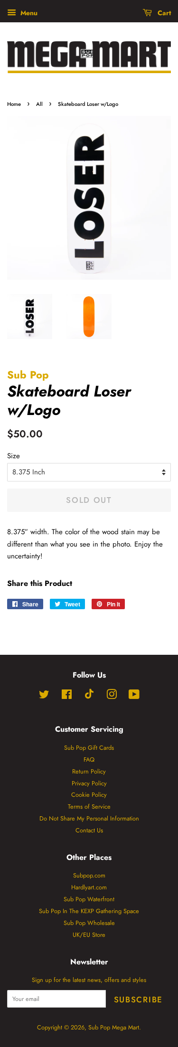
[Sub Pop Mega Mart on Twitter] (44, 696)
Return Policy (89, 771)
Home (14, 104)
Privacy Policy (89, 783)
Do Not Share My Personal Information (89, 818)
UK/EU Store (89, 934)
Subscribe (138, 999)
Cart (163, 13)
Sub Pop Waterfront (89, 899)
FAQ (89, 759)
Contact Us (89, 830)
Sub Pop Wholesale (89, 922)
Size (13, 456)
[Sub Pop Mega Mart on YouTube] (134, 696)
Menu (28, 13)
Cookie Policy (89, 794)
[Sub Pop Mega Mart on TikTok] (89, 696)
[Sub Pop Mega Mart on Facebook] (66, 696)
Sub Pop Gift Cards (89, 747)
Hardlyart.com (89, 887)
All (39, 104)
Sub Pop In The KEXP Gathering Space (89, 910)
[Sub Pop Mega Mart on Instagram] (111, 696)
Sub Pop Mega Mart (113, 1027)
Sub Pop (28, 374)
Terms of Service (89, 806)
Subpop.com (89, 875)
